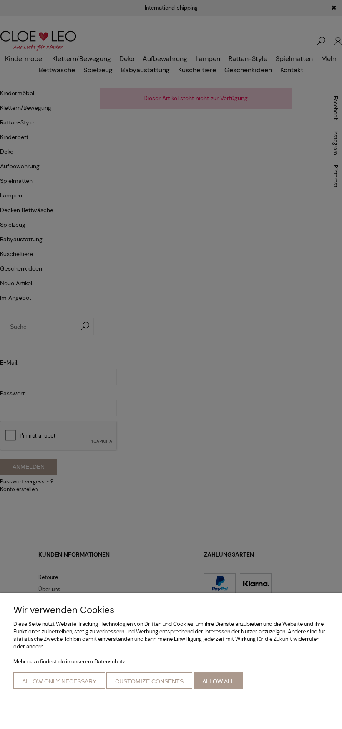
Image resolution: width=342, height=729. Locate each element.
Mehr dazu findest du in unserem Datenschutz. (69, 661)
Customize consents (149, 681)
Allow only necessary (59, 681)
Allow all (218, 681)
